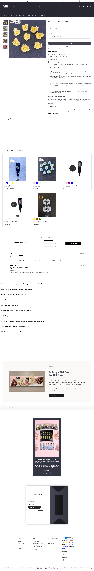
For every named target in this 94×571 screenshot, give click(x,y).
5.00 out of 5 (24, 242)
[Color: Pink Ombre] (10, 219)
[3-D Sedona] (10, 134)
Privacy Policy (36, 541)
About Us (35, 549)
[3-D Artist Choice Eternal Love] (17, 208)
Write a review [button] (73, 243)
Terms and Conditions (38, 543)
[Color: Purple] (69, 183)
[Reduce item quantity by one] (49, 33)
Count (66, 21)
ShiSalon (85, 12)
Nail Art (19, 541)
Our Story (20, 550)
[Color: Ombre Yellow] (34, 219)
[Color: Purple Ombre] (5, 219)
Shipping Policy (36, 545)
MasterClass (78, 12)
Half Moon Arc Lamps (23, 540)
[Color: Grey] (13, 138)
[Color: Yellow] (5, 138)
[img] (13, 254)
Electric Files (18, 12)
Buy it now (69, 43)
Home (5, 12)
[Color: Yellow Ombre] (7, 219)
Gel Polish (61, 12)
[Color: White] (5, 183)
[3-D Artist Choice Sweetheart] (47, 208)
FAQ (34, 538)
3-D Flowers (69, 12)
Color (58, 21)
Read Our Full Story (56, 395)
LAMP (30, 12)
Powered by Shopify (54, 568)
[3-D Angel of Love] (47, 172)
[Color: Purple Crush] (10, 183)
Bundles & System (52, 12)
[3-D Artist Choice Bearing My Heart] (76, 172)
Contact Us (35, 551)
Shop (10, 12)
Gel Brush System (20, 15)
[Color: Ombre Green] (40, 219)
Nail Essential (21, 545)
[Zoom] (27, 39)
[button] (51, 51)
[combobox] (26, 6)
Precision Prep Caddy (32, 15)
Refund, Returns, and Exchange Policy (37, 547)
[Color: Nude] (40, 183)
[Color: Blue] (7, 183)
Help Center (35, 540)
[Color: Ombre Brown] (37, 219)
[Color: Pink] (10, 138)
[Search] (39, 6)
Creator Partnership (8, 15)
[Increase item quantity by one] (53, 33)
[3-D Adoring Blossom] (17, 172)
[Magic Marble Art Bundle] (47, 438)
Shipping (49, 36)
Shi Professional (17, 150)
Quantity (50, 30)
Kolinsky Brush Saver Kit (40, 12)
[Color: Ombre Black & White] (42, 219)
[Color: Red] (7, 138)
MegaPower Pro (21, 548)
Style (49, 21)
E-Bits (25, 12)
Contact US (42, 15)
